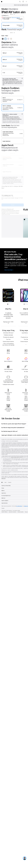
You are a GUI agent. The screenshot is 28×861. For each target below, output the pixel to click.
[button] (19, 1)
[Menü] (26, 1)
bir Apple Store (19, 506)
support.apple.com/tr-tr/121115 (17, 457)
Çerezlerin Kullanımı (12, 511)
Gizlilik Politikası (4, 511)
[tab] (12, 33)
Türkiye (2, 508)
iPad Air (9, 482)
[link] (24, 857)
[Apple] (1, 482)
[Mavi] (5, 39)
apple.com (3, 478)
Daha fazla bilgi (8, 270)
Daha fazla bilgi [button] (16, 17)
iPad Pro (8, 309)
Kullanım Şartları (20, 511)
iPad (5, 482)
